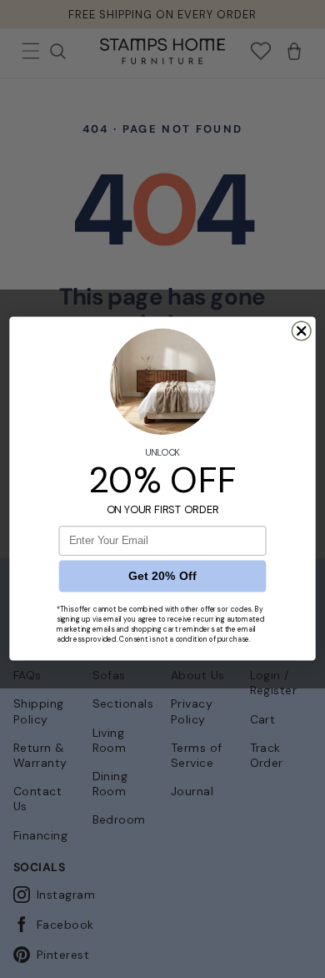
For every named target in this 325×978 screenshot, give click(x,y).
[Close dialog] (301, 331)
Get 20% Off (162, 576)
